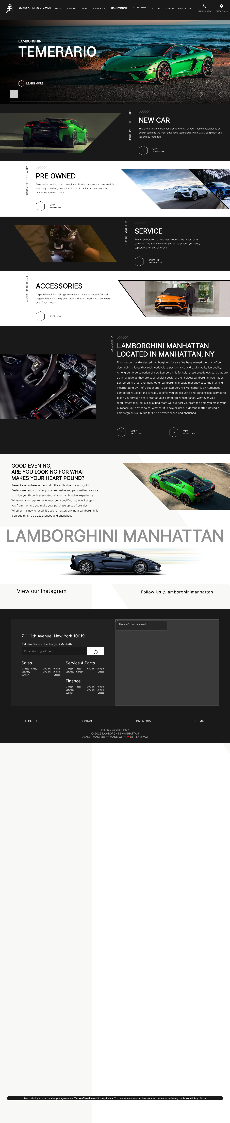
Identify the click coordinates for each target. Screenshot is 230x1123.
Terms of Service (83, 1098)
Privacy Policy (105, 1098)
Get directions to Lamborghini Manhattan (48, 644)
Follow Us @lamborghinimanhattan (177, 592)
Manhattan (34, 8)
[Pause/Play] (14, 94)
